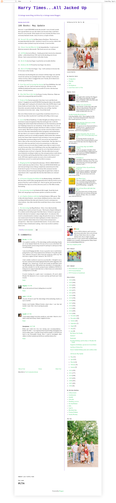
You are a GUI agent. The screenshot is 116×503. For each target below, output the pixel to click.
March (72, 362)
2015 (70, 308)
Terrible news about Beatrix (83, 105)
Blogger (61, 491)
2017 (70, 303)
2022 (70, 290)
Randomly (73, 338)
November (74, 318)
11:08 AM (28, 296)
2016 (70, 305)
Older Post (58, 369)
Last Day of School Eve (76, 347)
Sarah (77, 229)
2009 (70, 378)
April (72, 359)
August (73, 326)
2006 (70, 386)
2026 (70, 280)
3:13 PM (29, 239)
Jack (70, 83)
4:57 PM (29, 314)
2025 (70, 282)
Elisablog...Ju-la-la (74, 401)
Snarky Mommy (73, 414)
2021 (70, 293)
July (72, 328)
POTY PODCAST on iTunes (76, 268)
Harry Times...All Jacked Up (52, 8)
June (72, 331)
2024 (70, 285)
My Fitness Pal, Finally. (76, 333)
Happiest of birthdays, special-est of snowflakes (83, 344)
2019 (70, 298)
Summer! (72, 335)
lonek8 (24, 314)
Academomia (72, 395)
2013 (70, 313)
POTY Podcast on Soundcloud (77, 273)
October (73, 321)
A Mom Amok (72, 393)
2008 (70, 380)
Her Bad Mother (73, 403)
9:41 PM (29, 285)
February (73, 364)
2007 (70, 383)
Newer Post (22, 369)
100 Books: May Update (76, 353)
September (74, 323)
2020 (70, 295)
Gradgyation (72, 79)
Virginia (24, 285)
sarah (24, 296)
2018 (70, 300)
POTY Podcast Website (75, 270)
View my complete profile (74, 244)
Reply (24, 280)
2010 (70, 375)
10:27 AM (32, 326)
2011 (70, 373)
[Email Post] (36, 229)
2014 (70, 311)
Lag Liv (71, 408)
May (72, 357)
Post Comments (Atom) (31, 372)
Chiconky (71, 399)
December (73, 315)
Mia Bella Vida (73, 410)
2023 (70, 287)
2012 (70, 370)
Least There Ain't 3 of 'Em (76, 87)
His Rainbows (72, 85)
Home (40, 369)
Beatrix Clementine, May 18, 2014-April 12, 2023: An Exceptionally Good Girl (86, 135)
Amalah (71, 397)
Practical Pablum (73, 412)
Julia (70, 406)
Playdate (71, 81)
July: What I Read (80, 178)
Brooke (24, 239)
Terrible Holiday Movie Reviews (77, 114)
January (73, 367)
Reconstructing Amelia (26, 190)
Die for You (24, 61)
